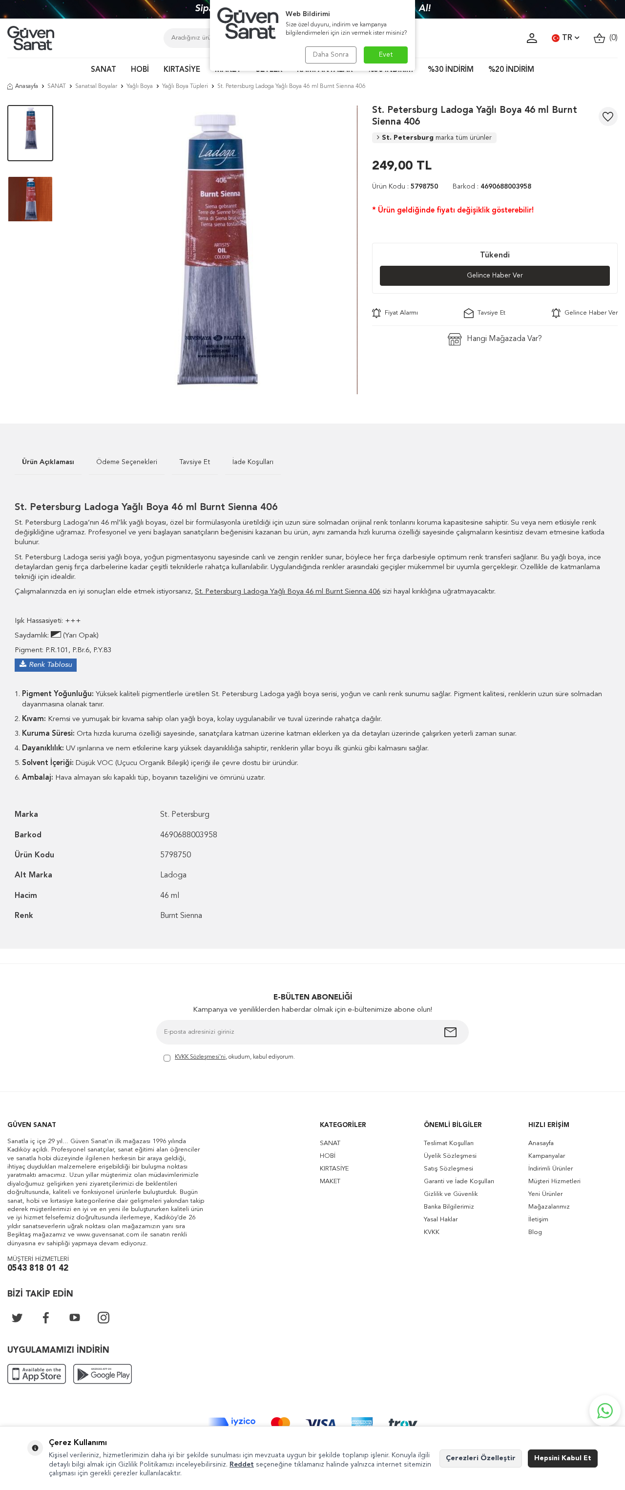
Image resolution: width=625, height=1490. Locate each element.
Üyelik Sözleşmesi (450, 1156)
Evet (386, 54)
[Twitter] (17, 1317)
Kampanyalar (546, 1156)
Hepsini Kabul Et (562, 1458)
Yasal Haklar (441, 1219)
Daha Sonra (331, 54)
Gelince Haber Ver (495, 275)
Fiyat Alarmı (399, 313)
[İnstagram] (103, 1317)
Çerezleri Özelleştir (481, 1458)
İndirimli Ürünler (550, 1169)
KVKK (431, 1232)
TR (567, 38)
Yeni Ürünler (545, 1194)
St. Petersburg (437, 137)
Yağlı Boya (139, 86)
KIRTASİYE (182, 70)
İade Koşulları (252, 462)
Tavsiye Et (489, 313)
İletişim (538, 1219)
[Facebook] (46, 1317)
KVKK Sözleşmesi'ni (200, 1057)
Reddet (241, 1464)
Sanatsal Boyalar (96, 86)
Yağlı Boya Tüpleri (185, 86)
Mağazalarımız (549, 1207)
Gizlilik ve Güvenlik (451, 1194)
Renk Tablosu (50, 665)
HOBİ (140, 70)
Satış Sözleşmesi (448, 1169)
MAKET (330, 1181)
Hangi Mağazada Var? (504, 339)
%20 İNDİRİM (511, 70)
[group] (212, 249)
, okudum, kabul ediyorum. (235, 1057)
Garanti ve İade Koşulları (459, 1181)
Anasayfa (26, 86)
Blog (535, 1232)
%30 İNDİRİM (451, 70)
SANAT (103, 70)
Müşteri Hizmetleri (554, 1181)
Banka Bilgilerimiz (449, 1207)
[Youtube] (74, 1317)
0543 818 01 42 (37, 1268)
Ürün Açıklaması (48, 462)
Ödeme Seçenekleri (126, 462)
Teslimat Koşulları (449, 1143)
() (611, 38)
